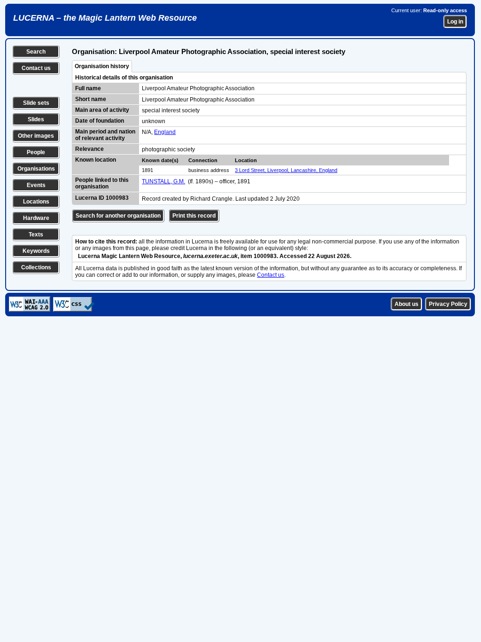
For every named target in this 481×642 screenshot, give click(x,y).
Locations (36, 201)
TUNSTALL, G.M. (163, 181)
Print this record (194, 215)
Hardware (36, 218)
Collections (36, 267)
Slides (36, 119)
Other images (36, 136)
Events (36, 185)
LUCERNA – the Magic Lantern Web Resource (105, 18)
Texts (36, 234)
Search (36, 51)
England (165, 132)
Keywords (36, 251)
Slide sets (36, 103)
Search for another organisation (118, 215)
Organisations (36, 168)
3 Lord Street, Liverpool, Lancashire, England (286, 170)
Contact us (36, 68)
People (36, 152)
